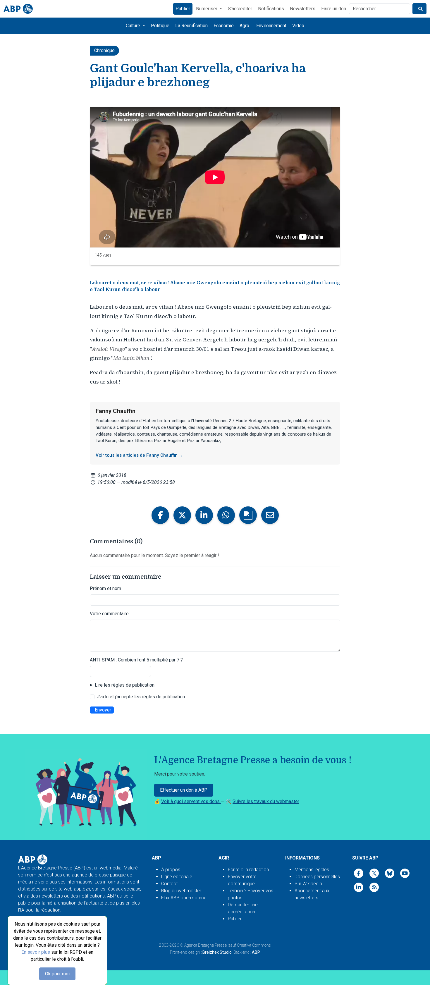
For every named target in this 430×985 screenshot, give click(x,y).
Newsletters (302, 8)
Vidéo (298, 25)
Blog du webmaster (181, 890)
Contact (169, 883)
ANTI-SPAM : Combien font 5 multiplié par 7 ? (136, 660)
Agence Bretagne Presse (205, 945)
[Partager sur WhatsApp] (226, 515)
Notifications (271, 8)
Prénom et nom (105, 588)
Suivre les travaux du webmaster (266, 801)
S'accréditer (240, 8)
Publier (183, 8)
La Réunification (191, 25)
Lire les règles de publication (124, 685)
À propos (170, 869)
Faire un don (333, 8)
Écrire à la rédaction (248, 869)
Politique (160, 25)
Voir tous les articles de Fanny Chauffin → (139, 455)
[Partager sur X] (182, 515)
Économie (224, 25)
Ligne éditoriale (176, 876)
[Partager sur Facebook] (160, 515)
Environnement (271, 25)
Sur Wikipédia (308, 883)
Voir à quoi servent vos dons (191, 801)
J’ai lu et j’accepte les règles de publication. (141, 696)
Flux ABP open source (184, 897)
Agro (244, 25)
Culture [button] (133, 25)
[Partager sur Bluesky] (248, 515)
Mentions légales (312, 869)
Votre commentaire (109, 613)
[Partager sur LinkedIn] (204, 515)
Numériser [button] (207, 8)
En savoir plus (35, 952)
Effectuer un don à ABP (183, 790)
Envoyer (103, 710)
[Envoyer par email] (270, 515)
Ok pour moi (57, 974)
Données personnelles (317, 876)
